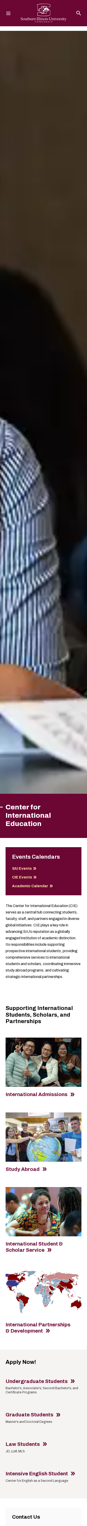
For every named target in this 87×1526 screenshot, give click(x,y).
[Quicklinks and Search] (78, 13)
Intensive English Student (37, 1473)
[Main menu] (8, 13)
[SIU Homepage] (43, 13)
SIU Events (22, 868)
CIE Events (22, 877)
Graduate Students (30, 1415)
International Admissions (37, 1094)
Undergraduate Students (37, 1381)
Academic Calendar (30, 886)
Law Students (23, 1444)
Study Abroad (23, 1169)
